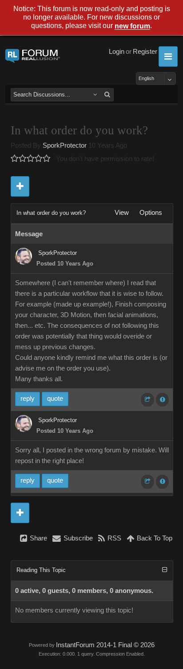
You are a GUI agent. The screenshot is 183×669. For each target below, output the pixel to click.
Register (145, 51)
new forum (132, 26)
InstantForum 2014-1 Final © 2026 (105, 645)
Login (116, 51)
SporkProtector (65, 145)
